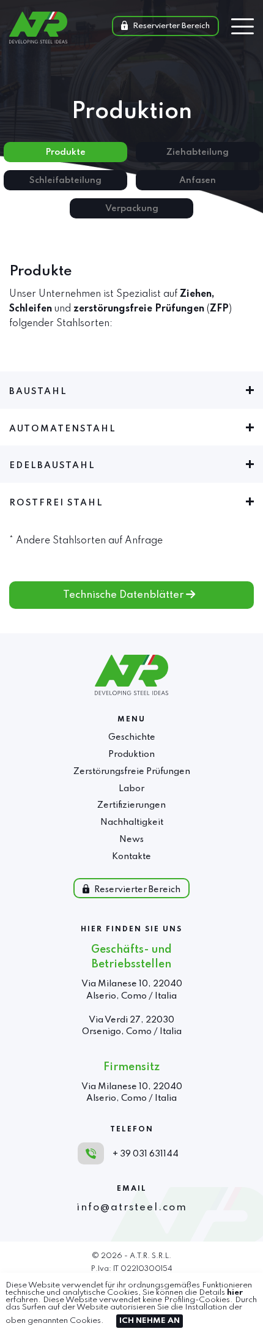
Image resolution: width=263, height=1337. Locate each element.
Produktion (131, 754)
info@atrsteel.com (131, 1207)
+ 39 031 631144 (146, 1154)
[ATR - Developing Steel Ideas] (38, 40)
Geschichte (131, 737)
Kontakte (131, 856)
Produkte (65, 152)
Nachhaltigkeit (131, 822)
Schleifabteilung (65, 180)
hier (235, 1293)
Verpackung (131, 208)
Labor (131, 788)
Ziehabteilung (197, 152)
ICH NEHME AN (149, 1321)
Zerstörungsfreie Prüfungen (131, 771)
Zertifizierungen (131, 805)
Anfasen (197, 180)
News (131, 839)
